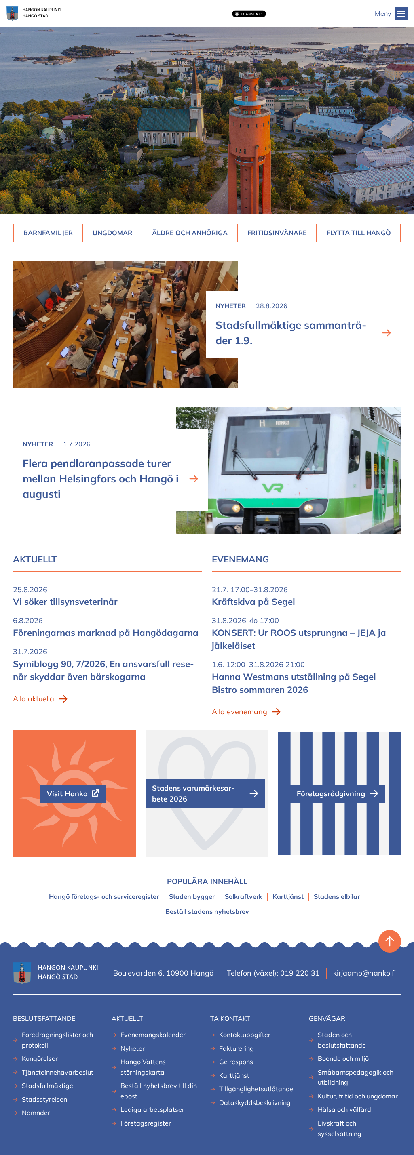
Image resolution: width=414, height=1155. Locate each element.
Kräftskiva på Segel (253, 601)
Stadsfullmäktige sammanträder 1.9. (290, 332)
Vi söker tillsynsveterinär (65, 601)
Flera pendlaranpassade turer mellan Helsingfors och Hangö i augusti (101, 478)
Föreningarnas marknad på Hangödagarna (106, 632)
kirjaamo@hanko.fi (364, 973)
